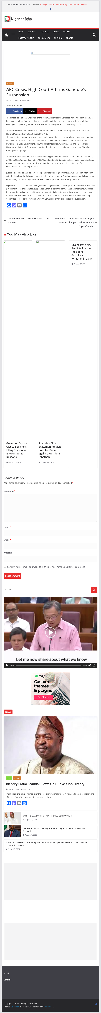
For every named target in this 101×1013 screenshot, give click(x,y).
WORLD (66, 31)
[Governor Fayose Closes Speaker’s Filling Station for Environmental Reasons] (18, 242)
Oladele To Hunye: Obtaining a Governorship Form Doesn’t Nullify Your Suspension (54, 829)
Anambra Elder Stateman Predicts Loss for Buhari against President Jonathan (50, 450)
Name (7, 527)
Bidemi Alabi (26, 100)
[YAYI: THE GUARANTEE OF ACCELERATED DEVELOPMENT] (12, 818)
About (6, 973)
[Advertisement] (50, 881)
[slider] (48, 665)
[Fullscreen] (94, 665)
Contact (7, 979)
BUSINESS (32, 31)
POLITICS (45, 31)
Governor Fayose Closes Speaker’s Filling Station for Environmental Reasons (16, 450)
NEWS (21, 31)
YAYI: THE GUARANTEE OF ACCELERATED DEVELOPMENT (47, 816)
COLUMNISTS (44, 38)
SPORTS (69, 38)
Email (7, 539)
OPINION (58, 38)
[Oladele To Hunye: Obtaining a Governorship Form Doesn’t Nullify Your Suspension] (12, 831)
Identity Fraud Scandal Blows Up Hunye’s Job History (45, 784)
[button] (50, 632)
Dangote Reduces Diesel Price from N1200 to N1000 (28, 220)
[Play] (7, 665)
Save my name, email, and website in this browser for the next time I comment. (46, 566)
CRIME (56, 31)
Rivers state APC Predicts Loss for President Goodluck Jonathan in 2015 (81, 251)
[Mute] (89, 665)
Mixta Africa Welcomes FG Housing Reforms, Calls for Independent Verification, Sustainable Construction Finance (46, 844)
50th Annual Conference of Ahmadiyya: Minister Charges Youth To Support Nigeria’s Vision (74, 222)
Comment (9, 491)
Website (8, 552)
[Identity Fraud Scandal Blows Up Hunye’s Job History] (50, 745)
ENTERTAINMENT (26, 38)
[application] (50, 632)
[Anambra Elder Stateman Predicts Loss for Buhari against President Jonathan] (50, 242)
